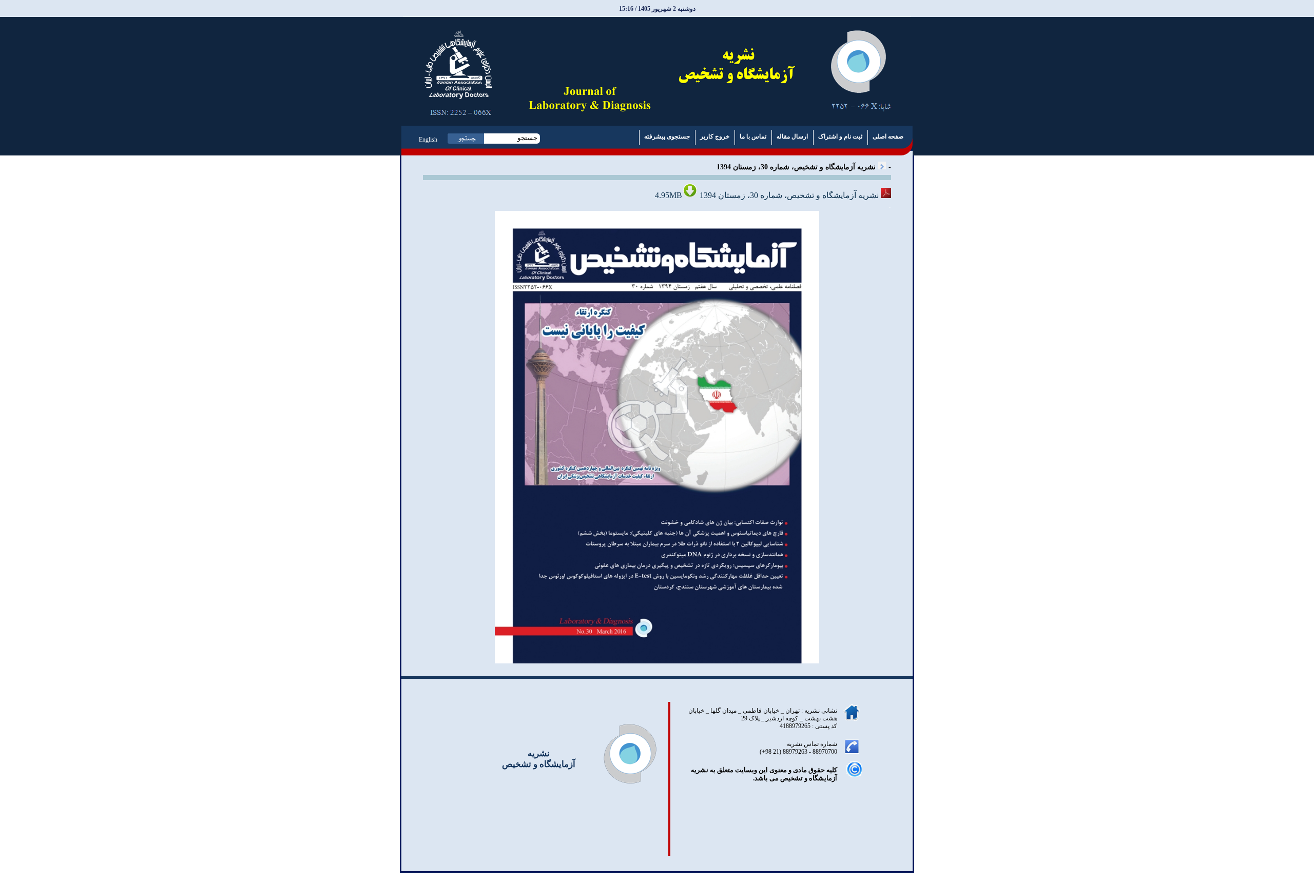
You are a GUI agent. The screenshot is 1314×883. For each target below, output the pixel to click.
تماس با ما (753, 136)
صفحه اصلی (888, 136)
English (428, 139)
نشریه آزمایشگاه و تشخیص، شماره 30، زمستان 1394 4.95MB (768, 195)
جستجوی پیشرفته (667, 136)
